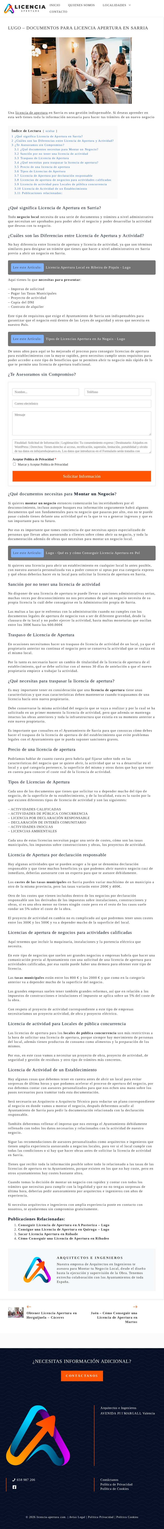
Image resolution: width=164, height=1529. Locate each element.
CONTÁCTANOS (82, 1375)
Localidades (114, 5)
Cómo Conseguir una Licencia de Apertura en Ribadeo (63, 1238)
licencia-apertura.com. (52, 1517)
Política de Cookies (114, 1488)
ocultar (50, 131)
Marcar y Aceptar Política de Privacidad (43, 464)
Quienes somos (81, 5)
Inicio (55, 5)
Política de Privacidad (116, 1484)
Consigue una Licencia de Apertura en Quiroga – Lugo (63, 1229)
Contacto (59, 11)
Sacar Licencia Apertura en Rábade (48, 1234)
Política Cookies (127, 1517)
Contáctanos (109, 1479)
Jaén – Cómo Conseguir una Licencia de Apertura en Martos (114, 1317)
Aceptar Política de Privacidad (34, 459)
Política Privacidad (101, 1517)
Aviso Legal (77, 1517)
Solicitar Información (82, 476)
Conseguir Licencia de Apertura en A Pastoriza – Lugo (64, 1225)
